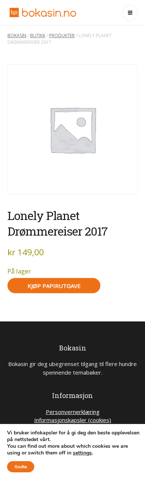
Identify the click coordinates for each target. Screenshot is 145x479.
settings (82, 453)
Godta (20, 467)
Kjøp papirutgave (54, 285)
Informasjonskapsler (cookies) (72, 420)
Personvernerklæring (73, 411)
